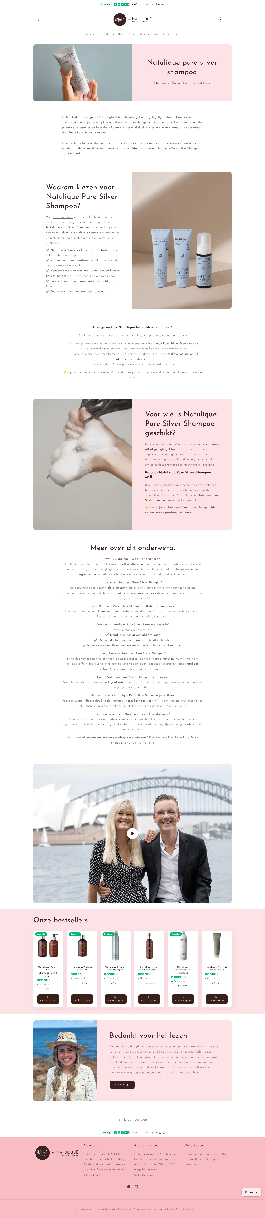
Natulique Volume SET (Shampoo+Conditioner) (48, 971)
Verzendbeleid (166, 1209)
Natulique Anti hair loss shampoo (216, 968)
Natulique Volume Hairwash (82, 968)
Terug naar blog (135, 1119)
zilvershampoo (86, 587)
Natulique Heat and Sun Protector (149, 968)
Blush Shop (86, 1210)
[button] (37, 19)
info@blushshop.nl (146, 1169)
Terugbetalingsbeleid (105, 1209)
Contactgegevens (184, 1209)
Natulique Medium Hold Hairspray (116, 968)
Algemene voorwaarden (145, 1209)
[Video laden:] (132, 833)
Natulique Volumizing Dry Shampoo (182, 970)
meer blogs (122, 1084)
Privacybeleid (124, 1209)
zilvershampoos (63, 217)
